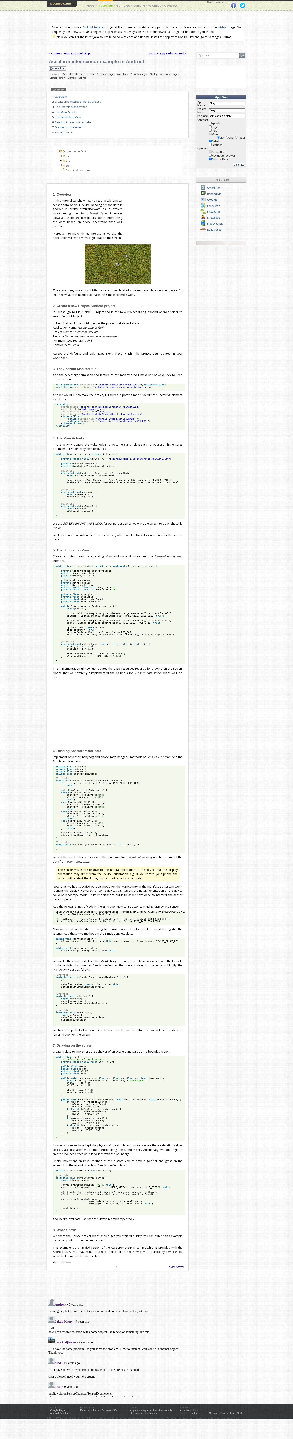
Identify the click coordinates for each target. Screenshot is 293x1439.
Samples (123, 5)
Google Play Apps (60, 1410)
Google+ (106, 1410)
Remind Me (214, 193)
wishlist (223, 27)
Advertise (184, 1410)
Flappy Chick (215, 223)
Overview (61, 96)
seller (194, 1413)
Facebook (85, 1410)
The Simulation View (68, 117)
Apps (91, 5)
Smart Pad (214, 187)
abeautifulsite (137, 1413)
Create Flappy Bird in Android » (167, 53)
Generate (239, 164)
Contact (171, 5)
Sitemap (213, 1413)
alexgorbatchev (149, 1410)
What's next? (63, 132)
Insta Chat (213, 211)
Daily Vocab (214, 229)
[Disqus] (117, 1347)
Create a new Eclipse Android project (78, 101)
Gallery (139, 5)
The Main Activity (66, 112)
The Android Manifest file (71, 106)
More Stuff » (177, 1266)
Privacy (224, 1413)
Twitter (96, 1410)
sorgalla (134, 1410)
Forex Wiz (213, 205)
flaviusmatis (165, 1410)
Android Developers (61, 1413)
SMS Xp (212, 199)
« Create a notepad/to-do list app (70, 53)
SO (115, 1410)
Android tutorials (94, 27)
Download (59, 68)
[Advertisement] (158, 209)
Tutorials (105, 5)
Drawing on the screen (69, 127)
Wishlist (154, 5)
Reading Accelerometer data (73, 122)
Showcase (213, 217)
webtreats (151, 1413)
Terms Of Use (237, 1413)
